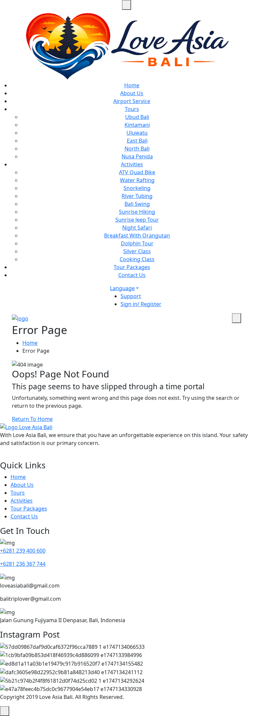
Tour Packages (132, 267)
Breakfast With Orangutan (137, 235)
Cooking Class (137, 259)
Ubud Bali (137, 117)
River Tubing (137, 196)
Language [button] (122, 288)
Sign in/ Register (141, 304)
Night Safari (137, 227)
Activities (132, 164)
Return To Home (32, 419)
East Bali (137, 140)
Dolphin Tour (137, 243)
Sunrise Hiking (137, 211)
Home (131, 85)
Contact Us (132, 275)
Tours (132, 109)
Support (131, 296)
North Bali (137, 148)
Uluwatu (137, 132)
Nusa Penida (137, 156)
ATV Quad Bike (137, 172)
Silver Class (137, 251)
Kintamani (137, 124)
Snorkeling (137, 188)
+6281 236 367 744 (22, 563)
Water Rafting (137, 180)
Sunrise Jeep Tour (137, 219)
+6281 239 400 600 (22, 550)
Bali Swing (137, 203)
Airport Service (131, 101)
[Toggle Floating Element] (4, 711)
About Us (131, 93)
